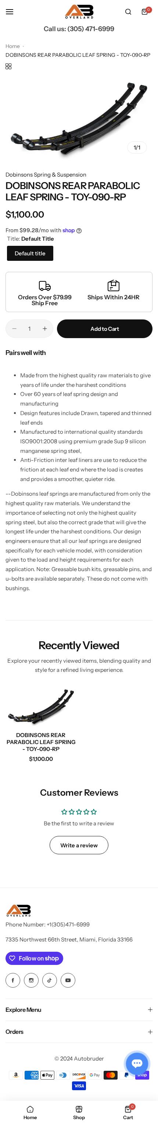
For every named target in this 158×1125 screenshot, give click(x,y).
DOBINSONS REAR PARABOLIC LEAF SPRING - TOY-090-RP (41, 742)
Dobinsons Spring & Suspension (46, 174)
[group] (79, 118)
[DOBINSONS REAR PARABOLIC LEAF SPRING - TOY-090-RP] (41, 706)
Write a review (79, 845)
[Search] (128, 12)
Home (13, 46)
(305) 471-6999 (90, 29)
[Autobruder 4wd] (79, 11)
